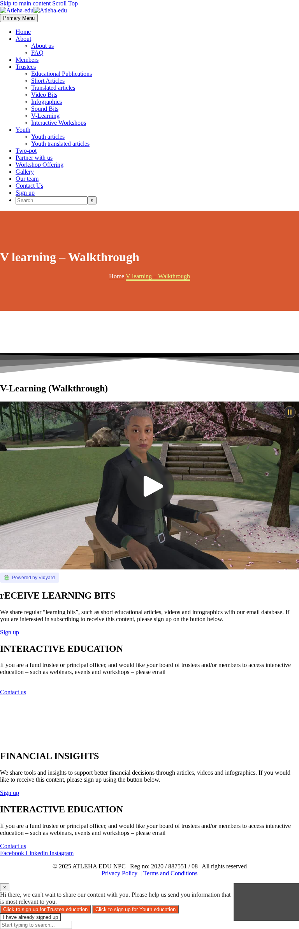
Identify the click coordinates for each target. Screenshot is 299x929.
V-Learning (45, 115)
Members (27, 59)
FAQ (37, 52)
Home (23, 31)
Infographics (46, 101)
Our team (27, 178)
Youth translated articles (60, 143)
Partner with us (34, 157)
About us (42, 45)
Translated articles (53, 87)
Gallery (25, 171)
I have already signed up (30, 917)
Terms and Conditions (170, 873)
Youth (23, 129)
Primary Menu (19, 18)
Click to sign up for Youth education (135, 909)
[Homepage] (33, 10)
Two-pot (26, 150)
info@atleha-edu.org (25, 679)
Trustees (26, 66)
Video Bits (44, 94)
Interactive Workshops (58, 122)
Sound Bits (44, 108)
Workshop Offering (39, 164)
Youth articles (48, 136)
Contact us (13, 692)
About (23, 38)
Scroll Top (65, 3)
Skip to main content (25, 3)
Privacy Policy (119, 873)
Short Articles (48, 80)
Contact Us (29, 185)
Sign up (25, 192)
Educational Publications (61, 73)
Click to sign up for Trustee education (45, 909)
